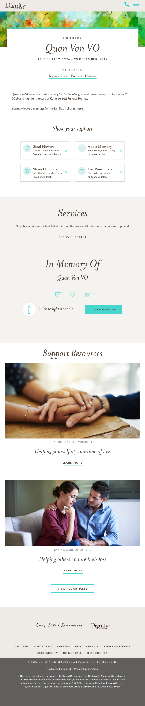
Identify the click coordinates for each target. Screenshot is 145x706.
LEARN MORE (73, 462)
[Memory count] (58, 294)
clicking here (75, 108)
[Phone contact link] (126, 8)
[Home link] (16, 5)
